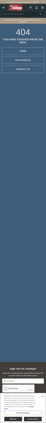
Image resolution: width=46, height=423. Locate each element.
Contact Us (23, 69)
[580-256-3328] (36, 7)
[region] (23, 408)
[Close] (42, 396)
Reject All (13, 419)
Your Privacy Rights (23, 413)
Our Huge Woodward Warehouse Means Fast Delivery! (23, 2)
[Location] (30, 7)
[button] (3, 7)
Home (23, 51)
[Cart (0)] (42, 7)
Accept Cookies (33, 419)
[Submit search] (40, 14)
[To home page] (15, 7)
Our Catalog (23, 60)
